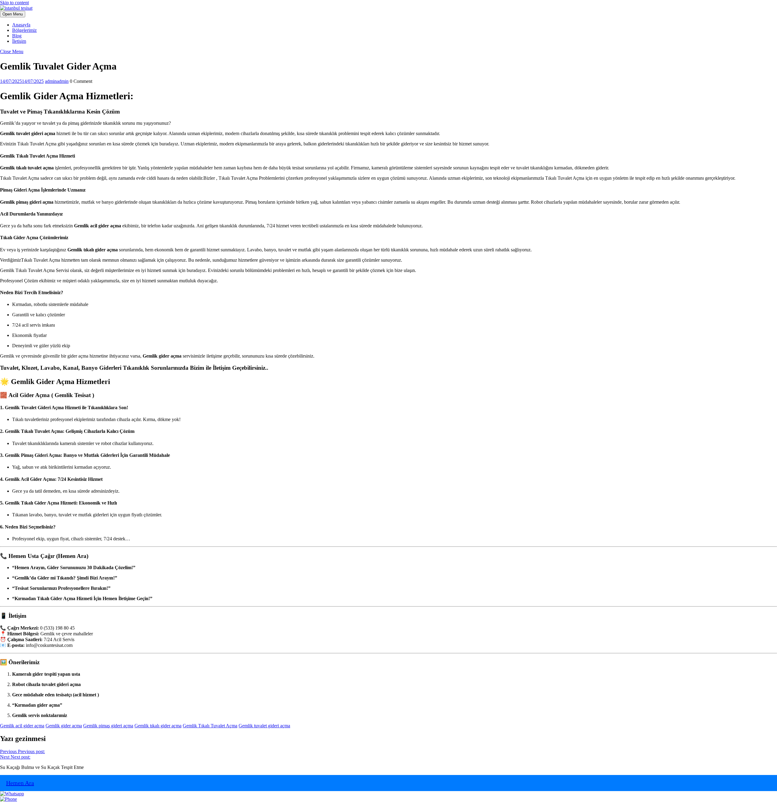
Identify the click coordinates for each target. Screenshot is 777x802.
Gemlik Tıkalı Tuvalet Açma (210, 725)
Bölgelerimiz (24, 30)
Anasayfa (21, 24)
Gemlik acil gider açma (22, 725)
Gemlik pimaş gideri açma (108, 725)
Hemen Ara (20, 783)
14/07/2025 (22, 81)
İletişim (19, 41)
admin (57, 81)
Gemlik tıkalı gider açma (158, 725)
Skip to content (14, 2)
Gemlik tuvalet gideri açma (264, 725)
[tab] (12, 14)
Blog (17, 35)
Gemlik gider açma (64, 725)
